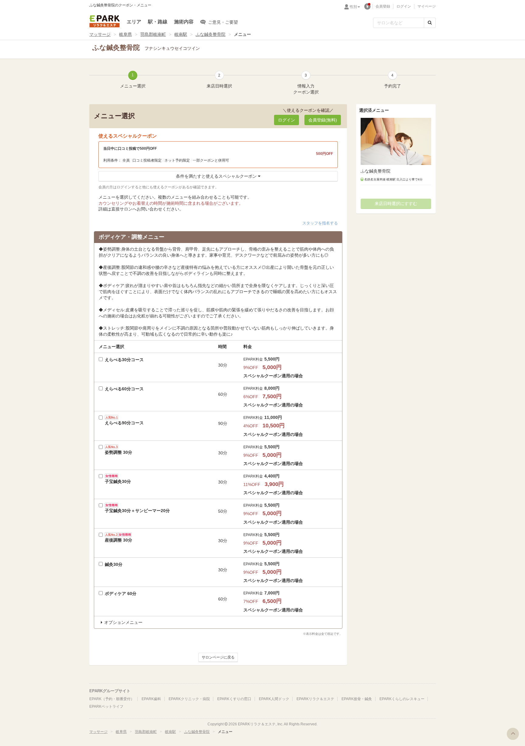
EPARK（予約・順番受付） (111, 699)
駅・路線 (157, 21)
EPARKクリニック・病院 (189, 699)
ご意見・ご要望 (223, 22)
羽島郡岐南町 (153, 34)
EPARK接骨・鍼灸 (356, 699)
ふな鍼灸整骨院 (210, 34)
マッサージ (100, 34)
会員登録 (383, 6)
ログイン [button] (286, 120)
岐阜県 (125, 34)
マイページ (426, 6)
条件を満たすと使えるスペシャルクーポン (216, 176)
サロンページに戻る (218, 657)
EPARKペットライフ (106, 706)
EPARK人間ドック (274, 699)
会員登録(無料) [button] (322, 120)
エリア (134, 21)
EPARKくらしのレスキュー (401, 699)
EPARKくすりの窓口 (234, 699)
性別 (353, 7)
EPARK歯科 (151, 699)
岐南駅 (180, 34)
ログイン (403, 6)
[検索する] (429, 23)
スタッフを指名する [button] (320, 223)
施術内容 (184, 21)
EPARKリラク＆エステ (104, 21)
